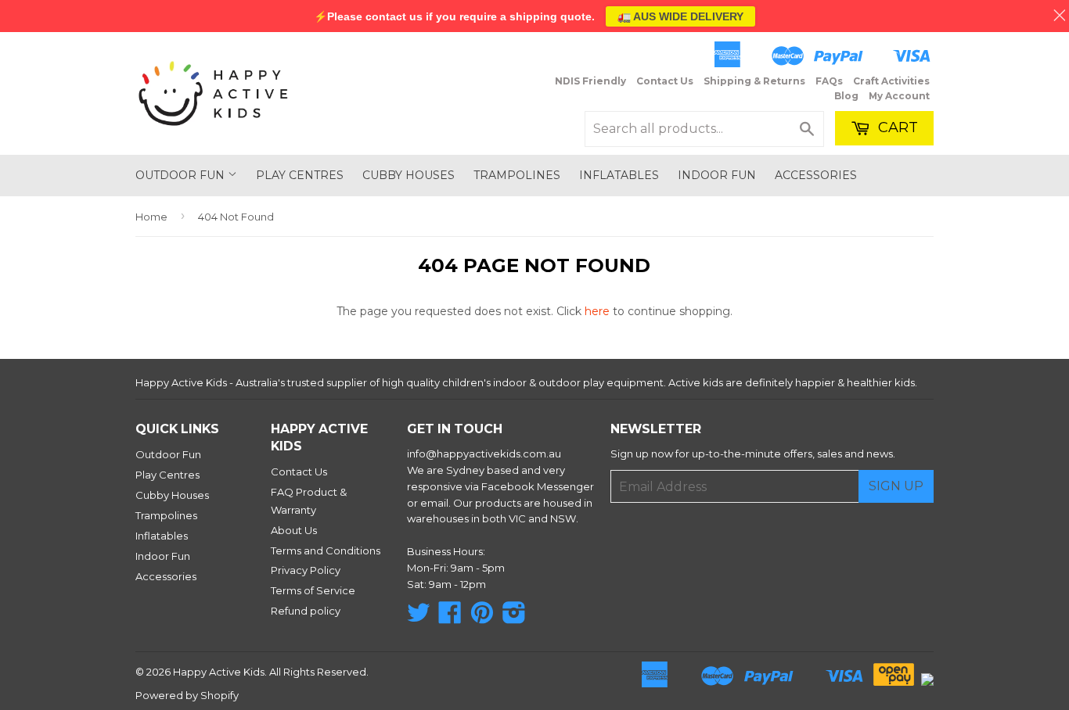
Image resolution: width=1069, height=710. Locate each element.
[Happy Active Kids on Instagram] (514, 617)
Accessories (816, 175)
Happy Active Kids (219, 671)
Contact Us (664, 81)
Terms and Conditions (325, 550)
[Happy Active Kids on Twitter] (418, 617)
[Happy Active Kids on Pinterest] (482, 617)
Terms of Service (313, 590)
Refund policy (305, 610)
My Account (899, 96)
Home (151, 216)
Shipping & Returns (754, 81)
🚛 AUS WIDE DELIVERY (680, 16)
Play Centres (300, 175)
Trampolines (516, 175)
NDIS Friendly (590, 81)
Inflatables (619, 175)
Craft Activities (891, 81)
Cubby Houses (408, 175)
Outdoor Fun (181, 175)
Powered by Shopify (187, 695)
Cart (896, 127)
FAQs (829, 81)
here (597, 311)
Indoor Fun (717, 175)
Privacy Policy (305, 570)
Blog (846, 96)
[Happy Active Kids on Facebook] (450, 617)
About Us (294, 530)
